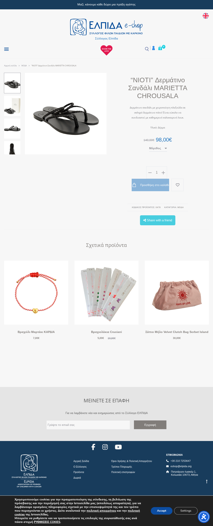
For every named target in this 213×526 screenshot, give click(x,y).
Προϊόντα (78, 472)
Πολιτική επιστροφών (123, 472)
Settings (185, 511)
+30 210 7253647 (181, 460)
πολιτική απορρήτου (101, 511)
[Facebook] (93, 447)
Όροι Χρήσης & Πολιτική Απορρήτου (131, 461)
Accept (161, 511)
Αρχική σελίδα (10, 65)
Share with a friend (159, 220)
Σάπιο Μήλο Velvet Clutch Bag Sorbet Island (176, 332)
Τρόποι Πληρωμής (121, 466)
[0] (160, 48)
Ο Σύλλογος (80, 466)
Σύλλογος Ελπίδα (106, 38)
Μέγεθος (155, 148)
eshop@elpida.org (181, 466)
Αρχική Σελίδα (81, 461)
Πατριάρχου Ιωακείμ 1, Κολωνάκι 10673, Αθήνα (184, 473)
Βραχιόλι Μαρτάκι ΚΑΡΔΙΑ (36, 332)
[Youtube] (118, 447)
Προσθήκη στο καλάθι (154, 185)
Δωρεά (77, 477)
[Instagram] (105, 447)
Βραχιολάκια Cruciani (106, 332)
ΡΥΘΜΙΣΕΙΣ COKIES (47, 522)
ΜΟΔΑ (24, 65)
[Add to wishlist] (177, 185)
